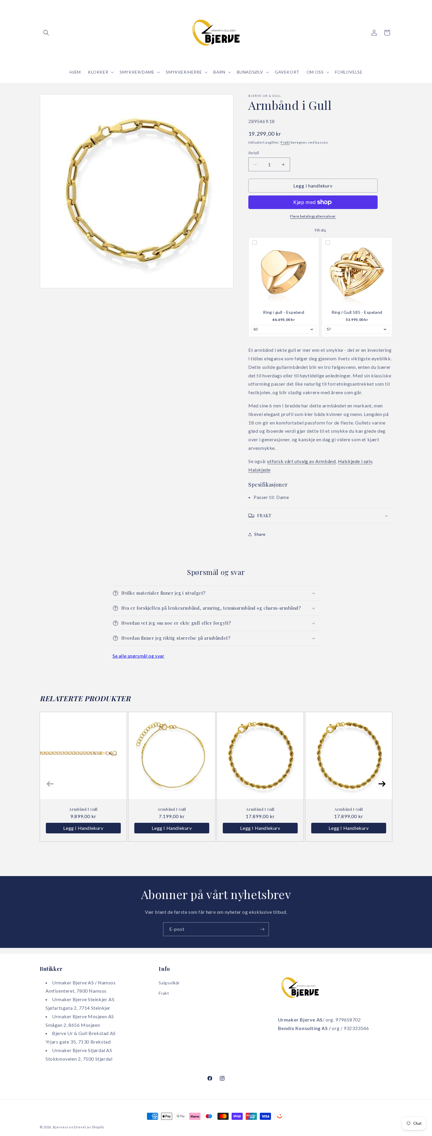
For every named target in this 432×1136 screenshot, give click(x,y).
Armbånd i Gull (83, 809)
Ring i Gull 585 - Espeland (356, 312)
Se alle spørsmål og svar (138, 656)
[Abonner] (262, 929)
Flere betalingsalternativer (313, 216)
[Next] (381, 783)
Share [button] (260, 534)
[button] (46, 32)
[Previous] (50, 783)
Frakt (285, 142)
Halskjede (259, 469)
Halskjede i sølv (355, 461)
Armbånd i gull (260, 809)
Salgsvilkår (169, 982)
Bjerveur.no (63, 1127)
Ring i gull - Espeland (283, 312)
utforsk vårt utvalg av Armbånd (301, 461)
